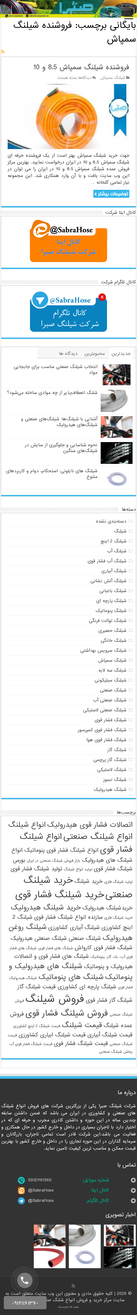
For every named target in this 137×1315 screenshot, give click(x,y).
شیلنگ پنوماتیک (111, 610)
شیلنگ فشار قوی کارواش (104, 947)
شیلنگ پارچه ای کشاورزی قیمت (79, 987)
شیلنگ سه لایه (112, 670)
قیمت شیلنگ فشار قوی (81, 1043)
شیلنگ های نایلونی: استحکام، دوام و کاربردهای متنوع (51, 473)
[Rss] (73, 1286)
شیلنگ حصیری (112, 630)
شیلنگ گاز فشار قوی (109, 1000)
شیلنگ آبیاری (113, 570)
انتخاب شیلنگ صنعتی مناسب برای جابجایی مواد (55, 369)
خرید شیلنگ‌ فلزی (118, 918)
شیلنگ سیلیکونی (110, 680)
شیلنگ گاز (116, 749)
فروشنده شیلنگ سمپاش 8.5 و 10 (81, 67)
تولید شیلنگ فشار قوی (36, 869)
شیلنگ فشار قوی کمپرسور (102, 729)
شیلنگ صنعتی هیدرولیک (39, 938)
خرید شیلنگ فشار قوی (59, 895)
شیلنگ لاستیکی (111, 769)
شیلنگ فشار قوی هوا (106, 739)
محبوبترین (94, 353)
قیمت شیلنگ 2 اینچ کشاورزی (36, 1026)
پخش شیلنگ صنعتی (116, 1052)
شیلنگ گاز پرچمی (109, 759)
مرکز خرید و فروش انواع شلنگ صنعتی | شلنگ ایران (63, 1299)
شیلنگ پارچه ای (111, 600)
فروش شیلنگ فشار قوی (66, 1013)
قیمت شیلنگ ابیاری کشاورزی (52, 1035)
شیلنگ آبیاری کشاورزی (74, 927)
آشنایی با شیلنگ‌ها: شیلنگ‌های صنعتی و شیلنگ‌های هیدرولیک (59, 421)
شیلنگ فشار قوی (110, 720)
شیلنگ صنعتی (113, 690)
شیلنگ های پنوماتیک (71, 977)
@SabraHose (41, 1190)
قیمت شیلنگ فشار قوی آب (30, 1044)
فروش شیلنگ (54, 999)
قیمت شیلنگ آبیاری (110, 1035)
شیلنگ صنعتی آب (109, 700)
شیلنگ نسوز (114, 779)
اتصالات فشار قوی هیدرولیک (90, 824)
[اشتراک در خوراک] (2, 52)
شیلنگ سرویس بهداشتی (103, 650)
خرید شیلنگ (88, 881)
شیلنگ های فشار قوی (55, 948)
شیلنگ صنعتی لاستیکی (104, 710)
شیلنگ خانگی (113, 640)
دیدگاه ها (68, 353)
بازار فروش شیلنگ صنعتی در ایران (53, 861)
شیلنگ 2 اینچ (113, 541)
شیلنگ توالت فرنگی (107, 620)
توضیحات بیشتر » (111, 194)
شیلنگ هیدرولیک (110, 789)
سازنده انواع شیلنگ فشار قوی (68, 917)
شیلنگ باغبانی (112, 590)
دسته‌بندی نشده (111, 521)
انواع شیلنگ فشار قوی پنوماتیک (61, 850)
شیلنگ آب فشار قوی (107, 561)
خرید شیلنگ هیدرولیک (46, 907)
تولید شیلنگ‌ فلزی (118, 882)
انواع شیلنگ (27, 824)
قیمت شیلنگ (82, 1025)
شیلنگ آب (116, 551)
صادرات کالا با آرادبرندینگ (68, 1307)
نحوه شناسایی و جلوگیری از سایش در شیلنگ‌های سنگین (61, 447)
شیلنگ (120, 531)
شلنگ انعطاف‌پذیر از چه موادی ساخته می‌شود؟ (52, 392)
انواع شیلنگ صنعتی (98, 836)
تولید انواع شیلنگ (78, 869)
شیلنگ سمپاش (112, 78)
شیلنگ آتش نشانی (108, 580)
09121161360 (40, 1180)
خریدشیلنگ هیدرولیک (107, 908)
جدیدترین (121, 353)
